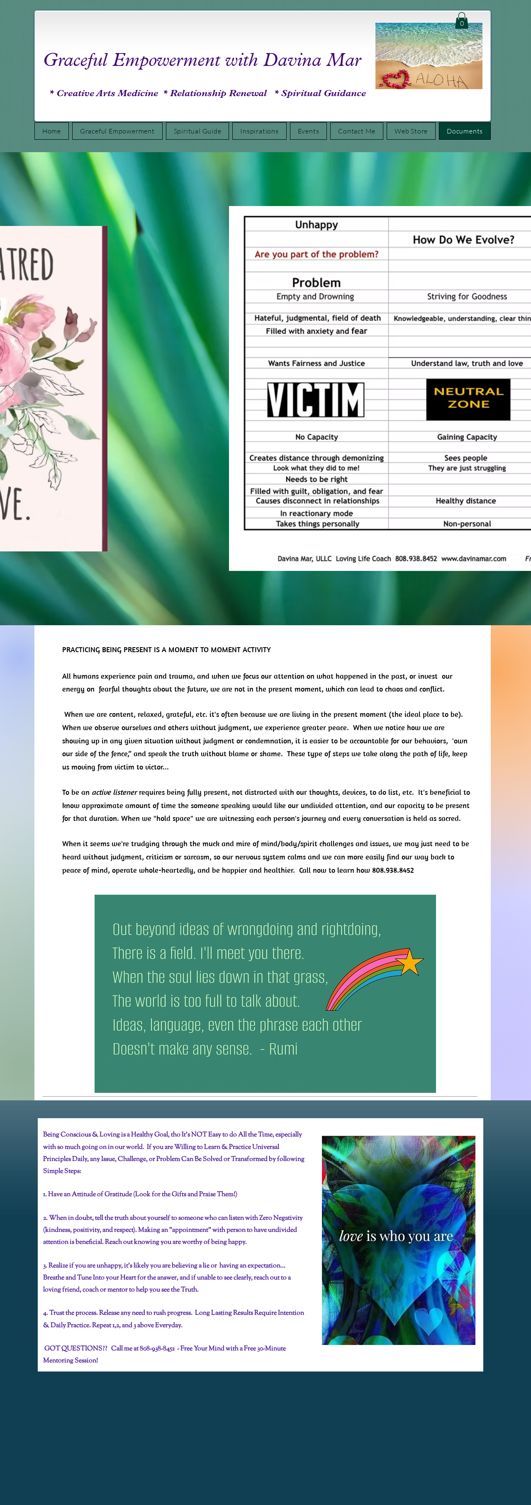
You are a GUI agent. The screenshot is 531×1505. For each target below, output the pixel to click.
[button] (462, 20)
